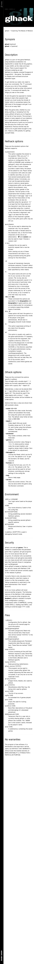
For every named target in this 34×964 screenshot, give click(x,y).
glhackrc (14, 624)
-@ (6, 261)
